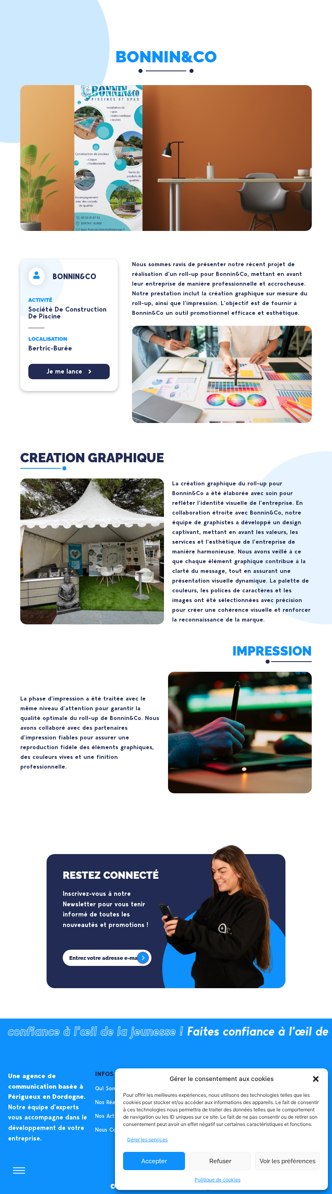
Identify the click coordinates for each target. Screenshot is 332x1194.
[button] (316, 1079)
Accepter (154, 1161)
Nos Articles (110, 1116)
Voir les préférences (287, 1161)
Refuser (220, 1161)
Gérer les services (147, 1139)
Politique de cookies (217, 1180)
